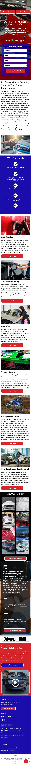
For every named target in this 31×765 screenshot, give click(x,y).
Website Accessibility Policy (20, 759)
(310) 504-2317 (6, 717)
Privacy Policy (3, 758)
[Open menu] (29, 6)
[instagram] (5, 720)
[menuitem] (4, 748)
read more (23, 606)
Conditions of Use (24, 758)
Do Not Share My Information (13, 758)
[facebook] (2, 720)
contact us (7, 128)
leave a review (23, 589)
